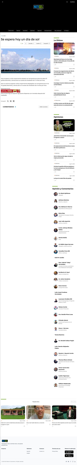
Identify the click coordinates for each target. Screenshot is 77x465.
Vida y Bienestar (58, 30)
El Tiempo (66, 30)
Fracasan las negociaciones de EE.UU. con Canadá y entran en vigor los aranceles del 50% (64, 72)
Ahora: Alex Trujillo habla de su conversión (10, 422)
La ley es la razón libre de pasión (62, 178)
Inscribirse (72, 1)
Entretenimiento (48, 30)
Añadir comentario (44, 106)
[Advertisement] (38, 19)
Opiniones (32, 30)
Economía (25, 30)
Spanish (28, 451)
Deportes (40, 30)
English (28, 453)
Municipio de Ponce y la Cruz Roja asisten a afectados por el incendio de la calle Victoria (64, 61)
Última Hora (11, 30)
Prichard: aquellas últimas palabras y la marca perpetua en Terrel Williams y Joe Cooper (64, 168)
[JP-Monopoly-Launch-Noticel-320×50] (25, 90)
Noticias (18, 30)
